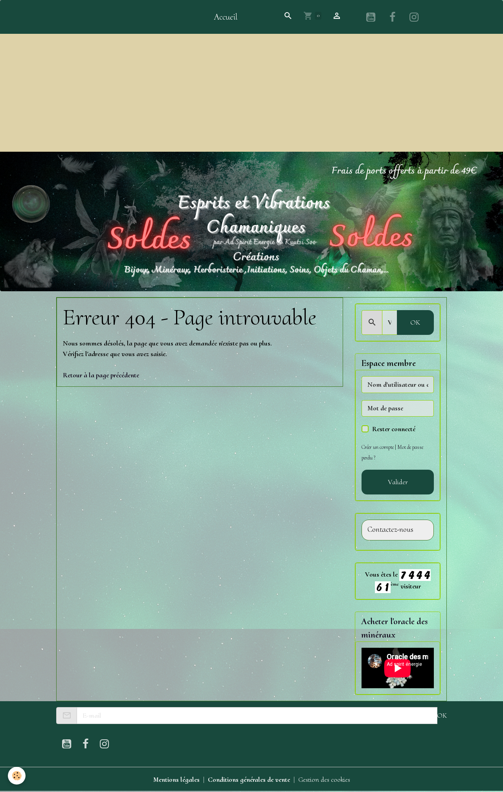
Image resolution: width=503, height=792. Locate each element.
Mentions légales (176, 779)
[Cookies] (17, 776)
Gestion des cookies (324, 779)
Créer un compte (378, 447)
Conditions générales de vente (249, 779)
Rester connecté (393, 428)
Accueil (225, 17)
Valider (398, 482)
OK (415, 322)
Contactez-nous (390, 529)
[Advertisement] (251, 93)
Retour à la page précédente (101, 375)
